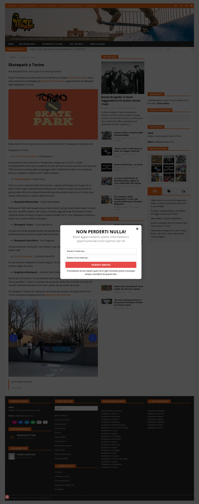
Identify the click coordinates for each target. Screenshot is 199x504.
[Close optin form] (137, 229)
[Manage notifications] (7, 497)
